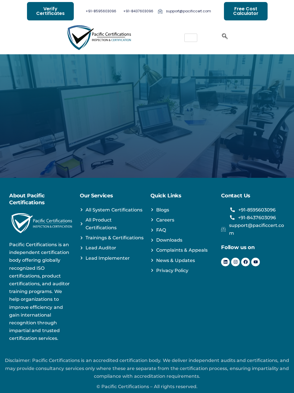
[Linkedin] (225, 262)
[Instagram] (235, 262)
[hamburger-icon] (190, 38)
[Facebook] (245, 262)
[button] (225, 37)
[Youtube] (255, 262)
